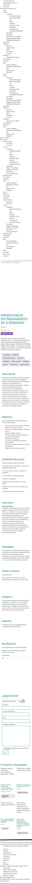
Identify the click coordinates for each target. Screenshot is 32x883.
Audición (11, 160)
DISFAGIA (9, 72)
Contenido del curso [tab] (9, 358)
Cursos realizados (11, 64)
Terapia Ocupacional (12, 168)
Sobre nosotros (7, 141)
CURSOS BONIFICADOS (13, 40)
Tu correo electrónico (8, 711)
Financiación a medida (12, 57)
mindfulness (4, 349)
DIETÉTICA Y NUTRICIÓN (13, 36)
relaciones (11, 349)
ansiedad (27, 346)
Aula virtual (6, 196)
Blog (4, 63)
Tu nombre (5, 704)
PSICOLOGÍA (26, 344)
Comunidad (9, 51)
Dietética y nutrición (12, 169)
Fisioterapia (9, 171)
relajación (18, 349)
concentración (19, 348)
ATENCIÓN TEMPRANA (16, 31)
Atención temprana (14, 164)
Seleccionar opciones (5, 796)
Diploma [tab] (5, 364)
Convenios (9, 46)
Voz (10, 19)
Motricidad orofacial (12, 184)
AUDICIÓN (12, 27)
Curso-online (13, 340)
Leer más (5, 828)
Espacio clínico (10, 48)
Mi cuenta (6, 194)
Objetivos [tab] (15, 355)
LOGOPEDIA (8, 261)
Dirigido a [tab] (26, 361)
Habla (11, 21)
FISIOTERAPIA (17, 342)
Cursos (5, 12)
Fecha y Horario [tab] (16, 361)
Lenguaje (12, 23)
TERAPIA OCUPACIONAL (13, 38)
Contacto (9, 53)
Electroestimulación (15, 16)
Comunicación (13, 29)
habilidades (27, 348)
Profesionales (7, 59)
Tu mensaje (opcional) (8, 724)
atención (3, 348)
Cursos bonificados (12, 173)
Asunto (4, 718)
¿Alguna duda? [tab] (24, 364)
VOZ (7, 68)
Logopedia (9, 14)
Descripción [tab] (6, 355)
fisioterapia (9, 33)
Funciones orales (14, 25)
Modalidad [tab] (6, 361)
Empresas (6, 55)
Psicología (9, 166)
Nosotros (6, 44)
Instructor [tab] (21, 358)
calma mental (10, 348)
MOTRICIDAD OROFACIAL (13, 66)
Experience (6, 42)
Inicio (4, 10)
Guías (7, 49)
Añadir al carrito (7, 333)
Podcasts (6, 61)
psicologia (9, 34)
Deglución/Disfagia (15, 18)
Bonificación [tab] (14, 364)
